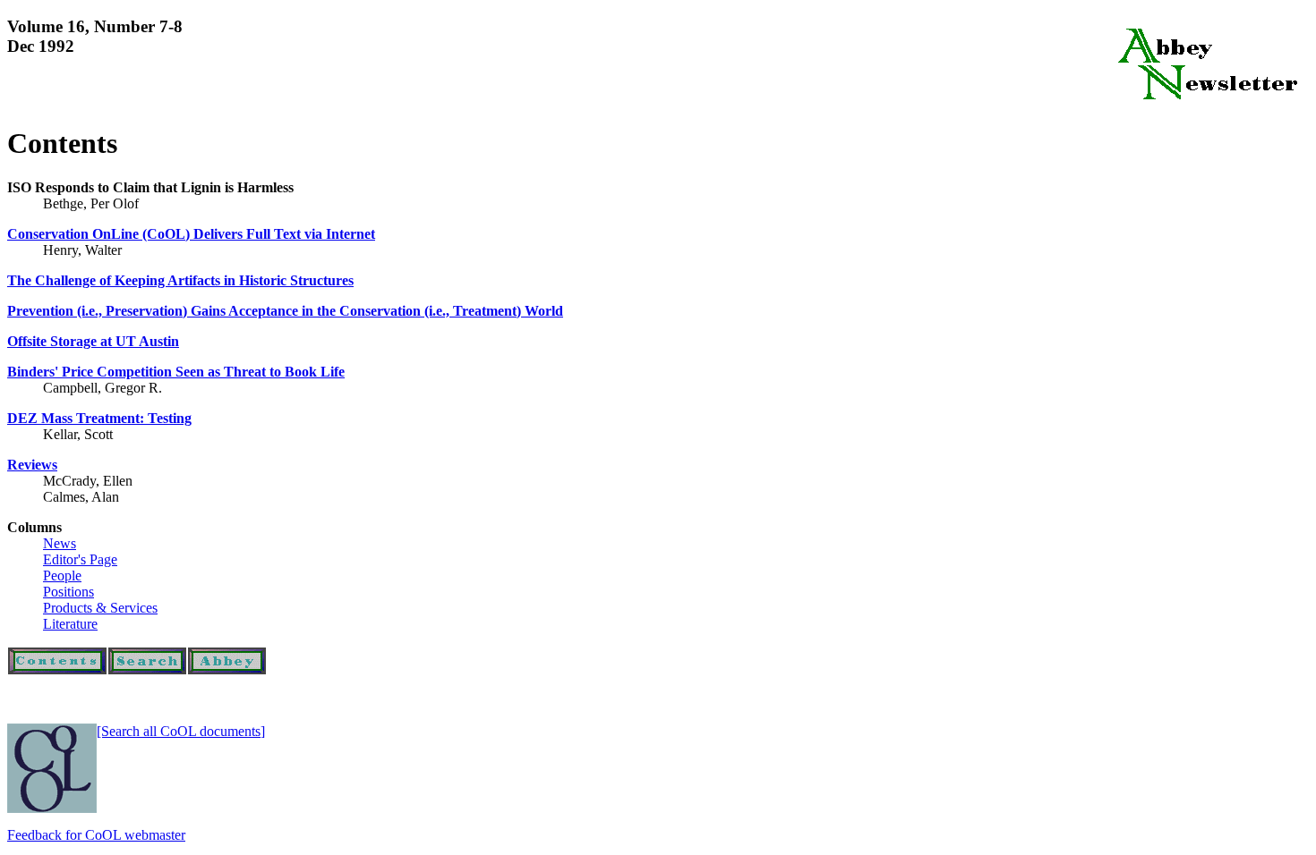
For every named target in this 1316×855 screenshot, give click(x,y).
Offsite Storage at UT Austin (93, 341)
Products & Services (100, 607)
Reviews (32, 464)
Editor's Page (80, 559)
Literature (70, 623)
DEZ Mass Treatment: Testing (99, 418)
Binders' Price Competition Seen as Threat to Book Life (176, 371)
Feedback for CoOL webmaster (96, 834)
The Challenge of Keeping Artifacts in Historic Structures (180, 280)
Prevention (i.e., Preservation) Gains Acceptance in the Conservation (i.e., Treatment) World (285, 310)
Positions (68, 591)
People (62, 575)
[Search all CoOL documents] (181, 731)
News (59, 543)
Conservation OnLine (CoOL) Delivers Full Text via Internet (191, 233)
